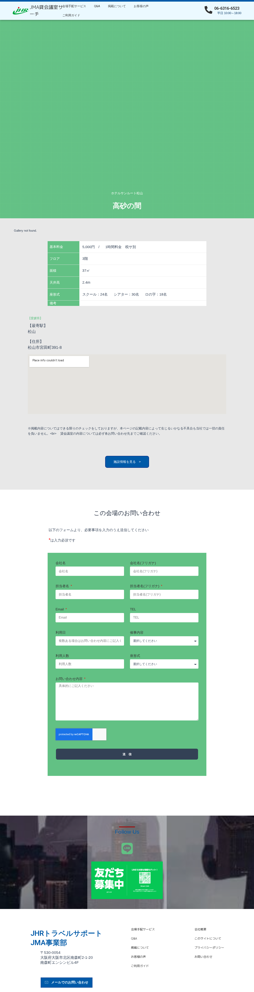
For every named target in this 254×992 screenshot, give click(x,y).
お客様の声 (141, 6)
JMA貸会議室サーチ (46, 10)
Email (60, 609)
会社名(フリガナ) (143, 563)
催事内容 (136, 632)
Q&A (97, 6)
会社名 (61, 563)
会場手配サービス (74, 6)
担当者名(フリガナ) (145, 586)
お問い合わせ (203, 957)
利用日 (61, 632)
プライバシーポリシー (209, 948)
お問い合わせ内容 (70, 679)
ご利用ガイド (71, 15)
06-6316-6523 (226, 8)
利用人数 (62, 656)
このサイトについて (207, 938)
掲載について (117, 6)
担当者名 (63, 586)
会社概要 (200, 929)
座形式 (135, 656)
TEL (133, 609)
